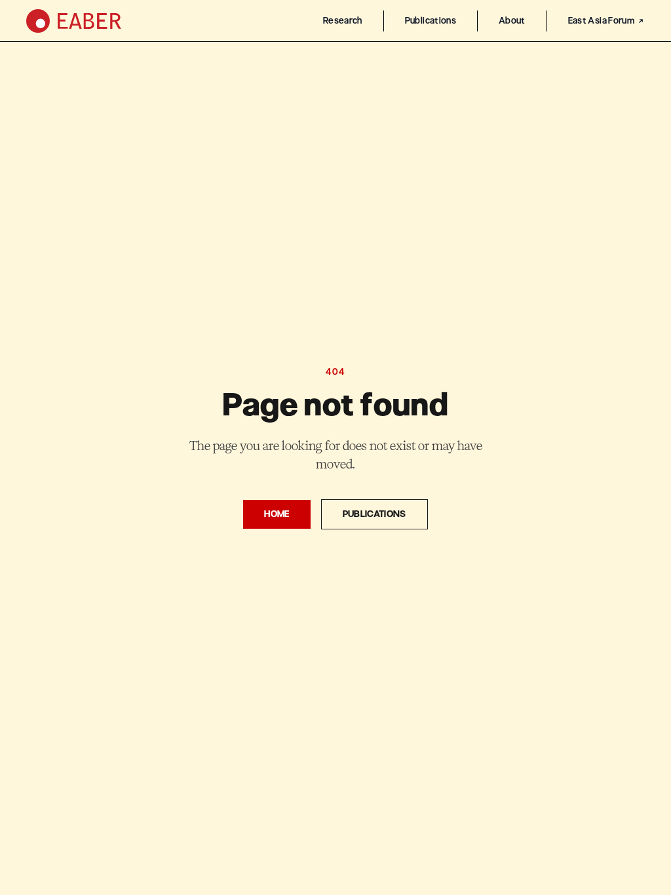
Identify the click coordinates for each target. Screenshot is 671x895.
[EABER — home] (73, 21)
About (512, 20)
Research (342, 20)
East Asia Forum (601, 20)
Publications (430, 20)
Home (276, 514)
